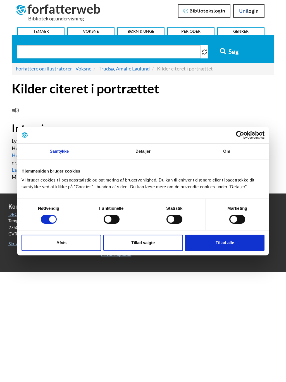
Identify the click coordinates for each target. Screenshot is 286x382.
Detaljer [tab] (143, 151)
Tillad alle (225, 242)
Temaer (41, 31)
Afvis (61, 242)
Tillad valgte (143, 242)
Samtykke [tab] (59, 151)
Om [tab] (226, 151)
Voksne (91, 31)
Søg (233, 51)
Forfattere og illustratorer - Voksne (53, 68)
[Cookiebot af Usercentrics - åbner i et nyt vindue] (240, 135)
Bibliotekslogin (204, 11)
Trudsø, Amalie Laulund (124, 68)
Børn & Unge (141, 31)
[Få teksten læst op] (15, 112)
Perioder (191, 31)
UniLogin (249, 11)
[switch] (112, 219)
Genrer (241, 31)
